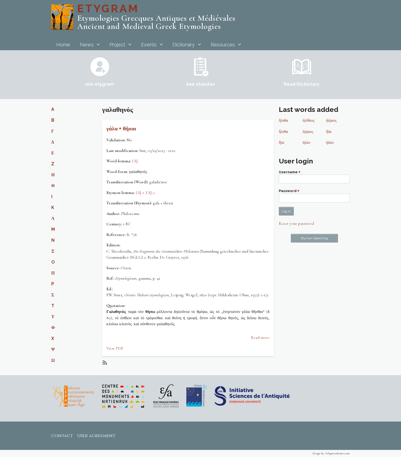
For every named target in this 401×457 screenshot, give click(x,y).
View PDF (114, 348)
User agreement (96, 436)
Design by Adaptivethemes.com (331, 453)
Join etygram (99, 84)
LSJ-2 (150, 192)
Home (63, 44)
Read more (260, 337)
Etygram (108, 8)
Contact (62, 436)
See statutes (200, 84)
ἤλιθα (283, 120)
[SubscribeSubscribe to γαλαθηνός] (104, 362)
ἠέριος (331, 120)
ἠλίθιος (309, 120)
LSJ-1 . (141, 192)
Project (117, 44)
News (87, 44)
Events (149, 44)
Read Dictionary (301, 84)
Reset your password (296, 223)
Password (288, 191)
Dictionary (183, 44)
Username (288, 172)
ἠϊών (306, 142)
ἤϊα (328, 131)
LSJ (135, 161)
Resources (223, 44)
